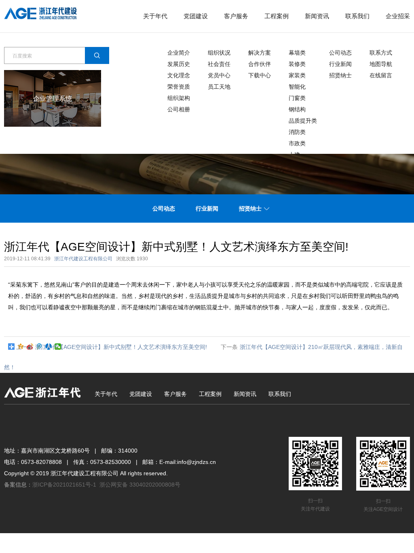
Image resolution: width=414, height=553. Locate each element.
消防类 (297, 132)
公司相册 (178, 109)
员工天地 (219, 86)
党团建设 (196, 16)
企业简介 (178, 52)
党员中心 (219, 75)
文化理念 (178, 75)
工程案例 (276, 16)
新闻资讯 (317, 16)
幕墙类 (297, 52)
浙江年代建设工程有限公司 (83, 259)
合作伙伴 (259, 64)
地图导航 (381, 64)
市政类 (297, 143)
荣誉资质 (178, 86)
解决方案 (259, 52)
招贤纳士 (340, 75)
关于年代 (155, 16)
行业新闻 (340, 64)
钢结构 (297, 109)
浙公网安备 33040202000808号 (139, 484)
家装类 (297, 75)
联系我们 (357, 16)
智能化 (297, 86)
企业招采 (398, 16)
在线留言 (381, 75)
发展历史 (178, 64)
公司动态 (340, 52)
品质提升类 (303, 120)
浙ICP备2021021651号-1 (64, 484)
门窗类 (297, 98)
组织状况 (219, 52)
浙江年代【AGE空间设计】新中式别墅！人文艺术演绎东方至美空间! (121, 347)
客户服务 (236, 16)
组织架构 (178, 98)
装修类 (297, 64)
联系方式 (381, 52)
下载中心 (259, 75)
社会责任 (219, 64)
